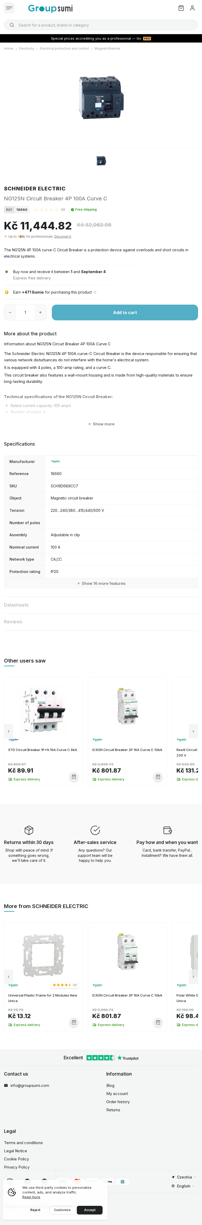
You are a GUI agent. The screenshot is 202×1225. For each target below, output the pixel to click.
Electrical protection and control (64, 48)
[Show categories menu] (9, 8)
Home (8, 48)
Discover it (62, 236)
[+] (40, 312)
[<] (8, 731)
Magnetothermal (107, 48)
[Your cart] (181, 8)
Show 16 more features (103, 583)
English (183, 1186)
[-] (10, 312)
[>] (193, 731)
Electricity (26, 48)
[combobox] (101, 25)
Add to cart (125, 312)
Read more (31, 1197)
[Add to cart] (74, 776)
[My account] (192, 8)
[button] (50, 209)
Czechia (184, 1177)
